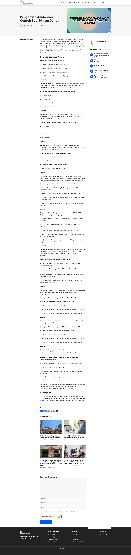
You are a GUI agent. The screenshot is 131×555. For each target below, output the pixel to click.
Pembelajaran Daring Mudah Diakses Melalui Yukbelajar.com (74, 436)
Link (39, 25)
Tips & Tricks (51, 541)
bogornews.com (28, 25)
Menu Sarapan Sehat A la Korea (101, 71)
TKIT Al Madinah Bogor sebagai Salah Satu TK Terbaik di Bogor (50, 436)
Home (56, 2)
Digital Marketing (52, 539)
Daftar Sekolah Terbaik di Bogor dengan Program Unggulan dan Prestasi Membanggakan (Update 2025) (51, 462)
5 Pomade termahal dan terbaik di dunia (101, 60)
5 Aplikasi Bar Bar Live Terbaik (100, 66)
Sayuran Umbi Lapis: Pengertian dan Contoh (100, 76)
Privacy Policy (75, 539)
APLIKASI (76, 2)
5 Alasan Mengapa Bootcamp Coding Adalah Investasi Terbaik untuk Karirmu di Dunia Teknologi (74, 461)
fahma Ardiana (43, 439)
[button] (109, 2)
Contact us (74, 537)
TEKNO (95, 2)
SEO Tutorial (51, 534)
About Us (74, 534)
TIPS (70, 2)
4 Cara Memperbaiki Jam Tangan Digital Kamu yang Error (101, 55)
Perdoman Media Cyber (78, 541)
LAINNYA (102, 2)
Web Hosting (51, 537)
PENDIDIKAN (86, 2)
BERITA (63, 2)
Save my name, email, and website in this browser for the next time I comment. (58, 511)
